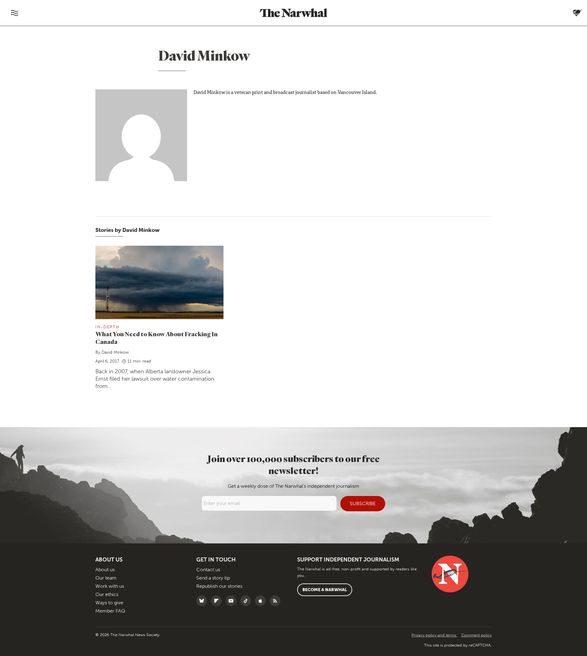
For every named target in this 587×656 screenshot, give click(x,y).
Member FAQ (110, 611)
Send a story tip (213, 578)
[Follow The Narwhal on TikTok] (247, 600)
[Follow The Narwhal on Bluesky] (203, 600)
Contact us (208, 569)
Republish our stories (219, 586)
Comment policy (476, 635)
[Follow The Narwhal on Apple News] (262, 600)
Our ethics (106, 594)
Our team (105, 578)
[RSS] (276, 600)
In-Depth (107, 327)
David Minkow (115, 352)
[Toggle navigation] (14, 13)
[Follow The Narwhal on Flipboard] (218, 600)
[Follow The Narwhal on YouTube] (232, 600)
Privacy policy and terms (434, 635)
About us (105, 569)
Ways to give (109, 603)
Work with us (109, 586)
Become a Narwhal (324, 589)
